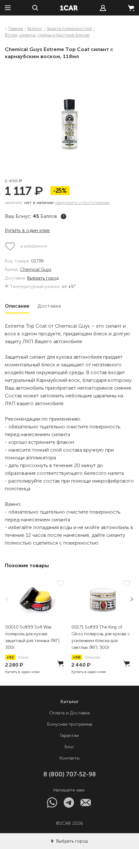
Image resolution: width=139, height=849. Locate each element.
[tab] (17, 306)
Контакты (69, 758)
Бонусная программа (69, 724)
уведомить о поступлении (82, 202)
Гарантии (69, 735)
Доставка (49, 306)
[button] (129, 599)
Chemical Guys (35, 269)
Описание (17, 306)
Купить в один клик (27, 230)
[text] (103, 8)
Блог (69, 747)
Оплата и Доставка (69, 713)
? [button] (64, 216)
